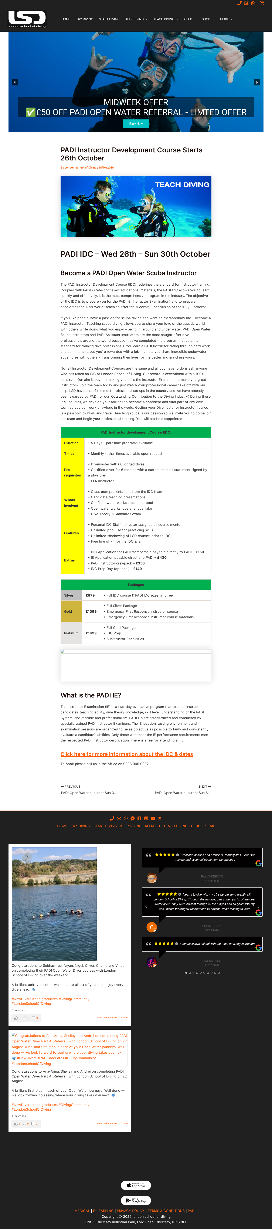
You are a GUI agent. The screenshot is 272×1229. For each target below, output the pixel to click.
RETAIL (209, 826)
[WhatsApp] (253, 3)
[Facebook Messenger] (132, 818)
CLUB (195, 826)
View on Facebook (107, 1017)
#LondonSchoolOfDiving (31, 1003)
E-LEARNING (103, 1211)
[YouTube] (153, 818)
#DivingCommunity (74, 999)
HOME (62, 826)
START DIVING (105, 826)
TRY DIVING (80, 826)
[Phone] (239, 3)
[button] (145, 19)
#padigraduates (45, 999)
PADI (192, 1211)
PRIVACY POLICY (130, 1211)
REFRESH (152, 826)
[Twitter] (160, 818)
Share (124, 1017)
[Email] (246, 3)
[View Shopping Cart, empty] (262, 3)
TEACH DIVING (175, 826)
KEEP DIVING (131, 826)
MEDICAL (82, 1211)
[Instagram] (146, 818)
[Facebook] (139, 818)
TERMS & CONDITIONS (166, 1211)
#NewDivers (21, 999)
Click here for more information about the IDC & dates (127, 754)
